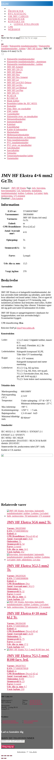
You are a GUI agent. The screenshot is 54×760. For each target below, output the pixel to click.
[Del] (8, 755)
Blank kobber (13, 101)
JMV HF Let (13, 80)
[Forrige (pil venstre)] (2, 758)
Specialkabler (13, 150)
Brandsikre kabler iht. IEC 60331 (22, 103)
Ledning (29, 193)
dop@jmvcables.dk (26, 328)
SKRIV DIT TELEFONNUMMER (17, 738)
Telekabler (11, 153)
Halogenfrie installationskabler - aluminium (26, 61)
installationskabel (9, 193)
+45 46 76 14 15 (35, 702)
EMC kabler (12, 111)
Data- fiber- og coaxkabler (19, 108)
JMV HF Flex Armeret (17, 77)
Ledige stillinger (26, 24)
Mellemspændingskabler (18, 135)
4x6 (33, 188)
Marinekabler (13, 132)
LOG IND (4, 4)
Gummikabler (13, 114)
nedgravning (7, 196)
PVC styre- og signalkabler (19, 145)
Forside (4, 46)
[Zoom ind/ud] (2, 755)
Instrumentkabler (14, 121)
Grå (18, 190)
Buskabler (11, 106)
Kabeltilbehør (13, 127)
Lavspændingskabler (9, 721)
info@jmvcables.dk (35, 704)
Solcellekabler (13, 148)
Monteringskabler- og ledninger (21, 137)
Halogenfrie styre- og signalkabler (22, 116)
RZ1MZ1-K (12, 98)
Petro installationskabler (18, 140)
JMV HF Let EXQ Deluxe (19, 82)
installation (36, 190)
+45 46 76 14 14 (35, 700)
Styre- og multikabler (31, 721)
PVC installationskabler (17, 142)
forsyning (41, 188)
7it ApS (33, 752)
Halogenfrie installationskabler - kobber (25, 47)
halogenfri (26, 190)
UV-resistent (19, 196)
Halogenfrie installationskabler (23, 46)
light (46, 193)
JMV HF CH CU (15, 69)
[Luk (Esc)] (11, 755)
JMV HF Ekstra (34, 48)
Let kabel (38, 193)
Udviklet (21, 752)
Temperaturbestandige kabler (20, 155)
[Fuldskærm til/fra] (5, 755)
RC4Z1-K (11, 95)
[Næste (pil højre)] (5, 758)
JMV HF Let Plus (15, 90)
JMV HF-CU (13, 93)
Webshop (14, 29)
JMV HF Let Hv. (15, 85)
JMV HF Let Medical (17, 87)
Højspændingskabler (16, 119)
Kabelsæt (11, 124)
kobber (21, 193)
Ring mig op (8, 746)
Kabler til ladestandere (17, 129)
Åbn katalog (17, 198)
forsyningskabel (8, 190)
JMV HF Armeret (15, 67)
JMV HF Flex (13, 74)
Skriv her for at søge (10, 38)
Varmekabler (12, 158)
